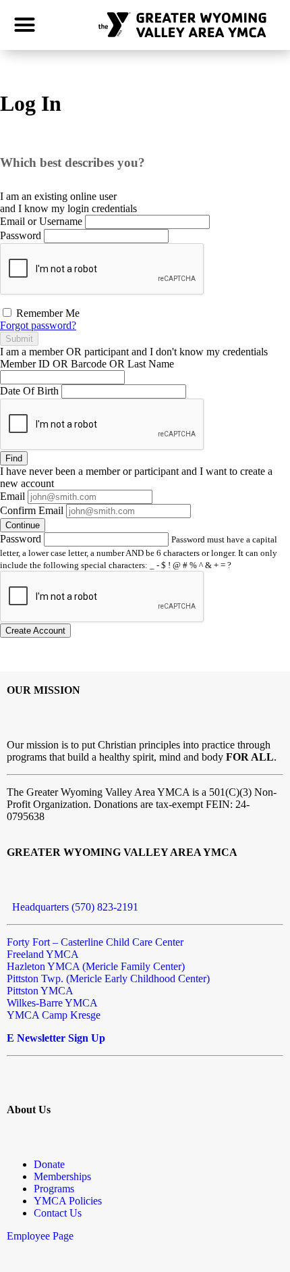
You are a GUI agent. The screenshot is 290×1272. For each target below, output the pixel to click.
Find (13, 458)
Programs (54, 1188)
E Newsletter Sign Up (56, 1038)
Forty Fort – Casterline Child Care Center (95, 942)
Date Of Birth (29, 391)
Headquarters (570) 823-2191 (72, 907)
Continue (22, 525)
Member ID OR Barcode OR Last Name (87, 364)
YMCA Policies (68, 1200)
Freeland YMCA (43, 954)
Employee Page (40, 1236)
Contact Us (58, 1213)
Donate (49, 1164)
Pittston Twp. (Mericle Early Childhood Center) (108, 978)
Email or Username (41, 221)
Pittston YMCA (40, 990)
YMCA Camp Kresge (53, 1015)
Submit (19, 339)
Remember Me (46, 313)
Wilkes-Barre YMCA (52, 1003)
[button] (25, 25)
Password (20, 235)
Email (12, 496)
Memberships (62, 1176)
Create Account (35, 631)
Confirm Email (31, 510)
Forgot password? (38, 325)
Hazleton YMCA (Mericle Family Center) (96, 966)
